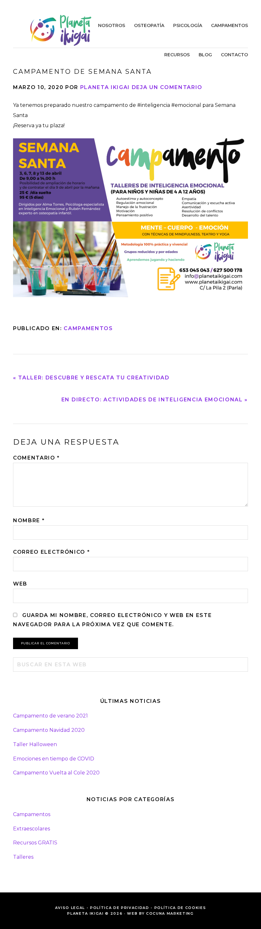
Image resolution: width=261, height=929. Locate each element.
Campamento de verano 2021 (50, 716)
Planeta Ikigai (61, 30)
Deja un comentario (167, 87)
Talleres (23, 857)
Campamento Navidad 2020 (49, 730)
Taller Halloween (35, 744)
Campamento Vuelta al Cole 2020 (56, 773)
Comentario (36, 458)
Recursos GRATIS (35, 843)
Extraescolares (31, 829)
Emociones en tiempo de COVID (53, 759)
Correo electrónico (51, 552)
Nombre (29, 520)
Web (20, 584)
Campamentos (88, 328)
